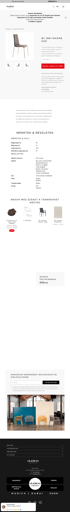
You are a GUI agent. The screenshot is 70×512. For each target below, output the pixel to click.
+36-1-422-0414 (36, 472)
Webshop (52, 1)
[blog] (40, 502)
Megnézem (44, 282)
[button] (36, 503)
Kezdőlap (8, 29)
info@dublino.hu (37, 473)
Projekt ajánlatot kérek (52, 66)
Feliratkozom (51, 382)
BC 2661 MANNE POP (18, 29)
